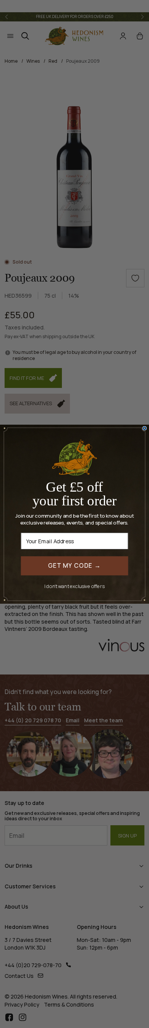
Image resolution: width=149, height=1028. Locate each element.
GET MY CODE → (74, 565)
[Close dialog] (144, 428)
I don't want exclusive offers (74, 585)
